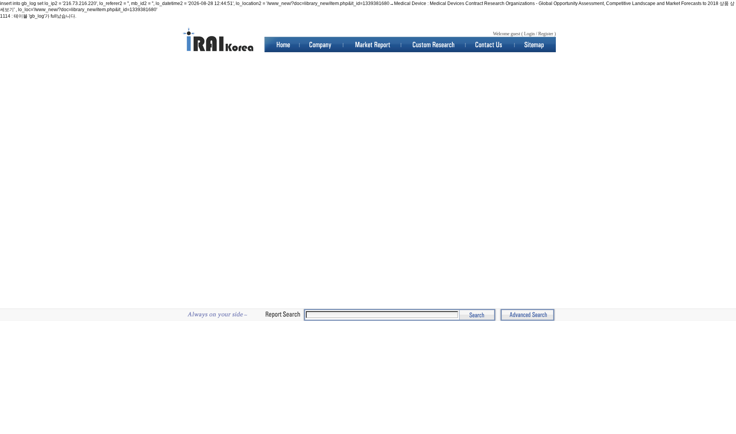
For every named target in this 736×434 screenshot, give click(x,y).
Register (545, 33)
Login (529, 33)
